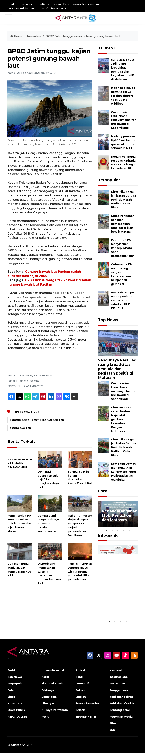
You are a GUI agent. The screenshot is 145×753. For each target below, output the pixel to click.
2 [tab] (112, 530)
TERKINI (106, 48)
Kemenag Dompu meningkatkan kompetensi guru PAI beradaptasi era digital (123, 471)
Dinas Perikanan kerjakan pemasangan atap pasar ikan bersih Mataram (122, 223)
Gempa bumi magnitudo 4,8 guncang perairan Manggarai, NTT (49, 523)
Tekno (80, 690)
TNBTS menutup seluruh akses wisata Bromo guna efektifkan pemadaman (80, 571)
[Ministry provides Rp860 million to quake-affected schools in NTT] (103, 142)
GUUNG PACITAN (20, 428)
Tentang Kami (60, 4)
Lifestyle (47, 703)
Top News (43, 4)
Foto (102, 491)
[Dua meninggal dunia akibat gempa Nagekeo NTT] (19, 551)
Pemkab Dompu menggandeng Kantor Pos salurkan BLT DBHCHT (122, 300)
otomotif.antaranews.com (53, 8)
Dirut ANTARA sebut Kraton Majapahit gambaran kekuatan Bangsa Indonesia (121, 419)
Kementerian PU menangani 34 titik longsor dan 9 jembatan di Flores (19, 523)
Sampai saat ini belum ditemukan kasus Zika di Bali (80, 477)
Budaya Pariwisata (54, 710)
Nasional (115, 670)
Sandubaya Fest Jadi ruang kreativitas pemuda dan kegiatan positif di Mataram (117, 369)
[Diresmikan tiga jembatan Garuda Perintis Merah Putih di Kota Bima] (103, 197)
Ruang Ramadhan (88, 703)
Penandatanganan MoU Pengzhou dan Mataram (119, 515)
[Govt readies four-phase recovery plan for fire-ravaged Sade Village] (103, 117)
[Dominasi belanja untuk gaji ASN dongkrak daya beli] (50, 459)
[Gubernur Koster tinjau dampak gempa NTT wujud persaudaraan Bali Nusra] (80, 503)
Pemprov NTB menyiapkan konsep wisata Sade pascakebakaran (123, 248)
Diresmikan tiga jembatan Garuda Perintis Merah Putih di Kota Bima (123, 199)
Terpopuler (27, 4)
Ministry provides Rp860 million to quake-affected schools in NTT (123, 142)
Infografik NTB (85, 716)
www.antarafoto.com (21, 8)
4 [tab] (123, 530)
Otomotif (82, 683)
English (80, 696)
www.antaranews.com (86, 4)
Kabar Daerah (17, 716)
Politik (45, 677)
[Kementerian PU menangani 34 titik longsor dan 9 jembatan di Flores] (19, 503)
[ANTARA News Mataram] (76, 17)
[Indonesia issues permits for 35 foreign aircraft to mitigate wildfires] (103, 93)
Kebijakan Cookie (121, 703)
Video (11, 696)
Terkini (13, 4)
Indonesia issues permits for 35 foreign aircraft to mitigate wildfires (123, 95)
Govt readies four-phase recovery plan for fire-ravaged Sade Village (123, 120)
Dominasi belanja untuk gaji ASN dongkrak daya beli (48, 479)
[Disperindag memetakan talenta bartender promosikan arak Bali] (50, 551)
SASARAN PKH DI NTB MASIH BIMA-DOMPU (19, 463)
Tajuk (79, 677)
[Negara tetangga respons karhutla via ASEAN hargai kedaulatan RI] (103, 162)
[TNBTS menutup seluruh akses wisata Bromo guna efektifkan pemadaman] (80, 551)
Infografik (108, 535)
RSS (112, 730)
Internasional (118, 677)
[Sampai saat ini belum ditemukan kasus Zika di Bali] (80, 459)
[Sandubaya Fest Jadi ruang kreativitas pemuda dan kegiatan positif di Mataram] (103, 65)
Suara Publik (16, 710)
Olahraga (47, 690)
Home (18, 36)
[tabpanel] (118, 514)
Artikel (80, 670)
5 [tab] (129, 530)
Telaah (80, 710)
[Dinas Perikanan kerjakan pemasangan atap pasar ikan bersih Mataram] (103, 221)
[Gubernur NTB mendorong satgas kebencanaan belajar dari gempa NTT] (103, 270)
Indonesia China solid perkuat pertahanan (117, 606)
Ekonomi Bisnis (52, 683)
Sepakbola (49, 696)
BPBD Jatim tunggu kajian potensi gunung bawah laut (83, 36)
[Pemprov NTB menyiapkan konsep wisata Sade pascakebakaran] (103, 245)
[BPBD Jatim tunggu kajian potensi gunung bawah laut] (118, 342)
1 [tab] (106, 530)
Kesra (45, 716)
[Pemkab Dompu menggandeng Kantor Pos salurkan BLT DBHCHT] (103, 298)
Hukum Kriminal (52, 670)
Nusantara (34, 36)
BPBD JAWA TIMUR (26, 412)
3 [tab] (118, 530)
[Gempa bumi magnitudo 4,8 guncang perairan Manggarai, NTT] (50, 503)
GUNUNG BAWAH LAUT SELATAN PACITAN (36, 420)
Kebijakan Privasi (121, 696)
